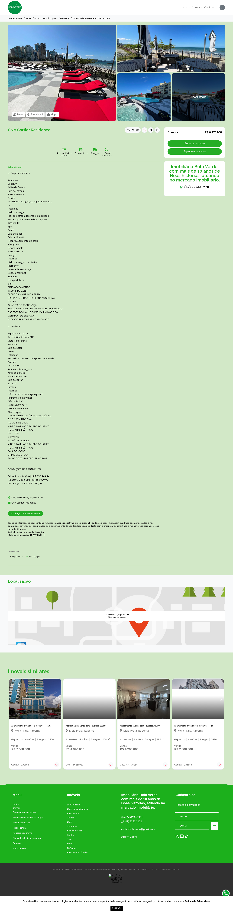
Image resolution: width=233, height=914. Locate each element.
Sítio (69, 839)
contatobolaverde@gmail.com (138, 829)
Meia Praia (65, 18)
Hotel (69, 843)
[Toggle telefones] (222, 7)
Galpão (70, 817)
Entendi (116, 908)
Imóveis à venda (24, 18)
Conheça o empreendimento (25, 513)
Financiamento (20, 828)
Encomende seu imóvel (24, 812)
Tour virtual (37, 114)
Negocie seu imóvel (22, 833)
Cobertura (72, 826)
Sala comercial (74, 830)
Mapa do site (19, 848)
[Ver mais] (171, 72)
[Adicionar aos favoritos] (56, 764)
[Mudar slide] (58, 699)
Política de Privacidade (197, 901)
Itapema (54, 18)
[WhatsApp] (226, 893)
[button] (157, 130)
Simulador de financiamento (27, 838)
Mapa (54, 114)
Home (186, 7)
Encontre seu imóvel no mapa (28, 817)
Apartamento (40, 18)
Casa (69, 822)
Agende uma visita (195, 151)
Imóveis (16, 808)
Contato (209, 7)
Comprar (197, 7)
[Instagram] (177, 836)
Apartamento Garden (77, 852)
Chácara (71, 848)
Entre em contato (194, 143)
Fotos (20, 114)
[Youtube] (182, 836)
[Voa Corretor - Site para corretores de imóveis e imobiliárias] (116, 883)
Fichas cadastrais (21, 822)
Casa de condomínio (77, 809)
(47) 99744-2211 (196, 187)
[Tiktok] (186, 836)
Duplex (70, 835)
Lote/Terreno (73, 804)
